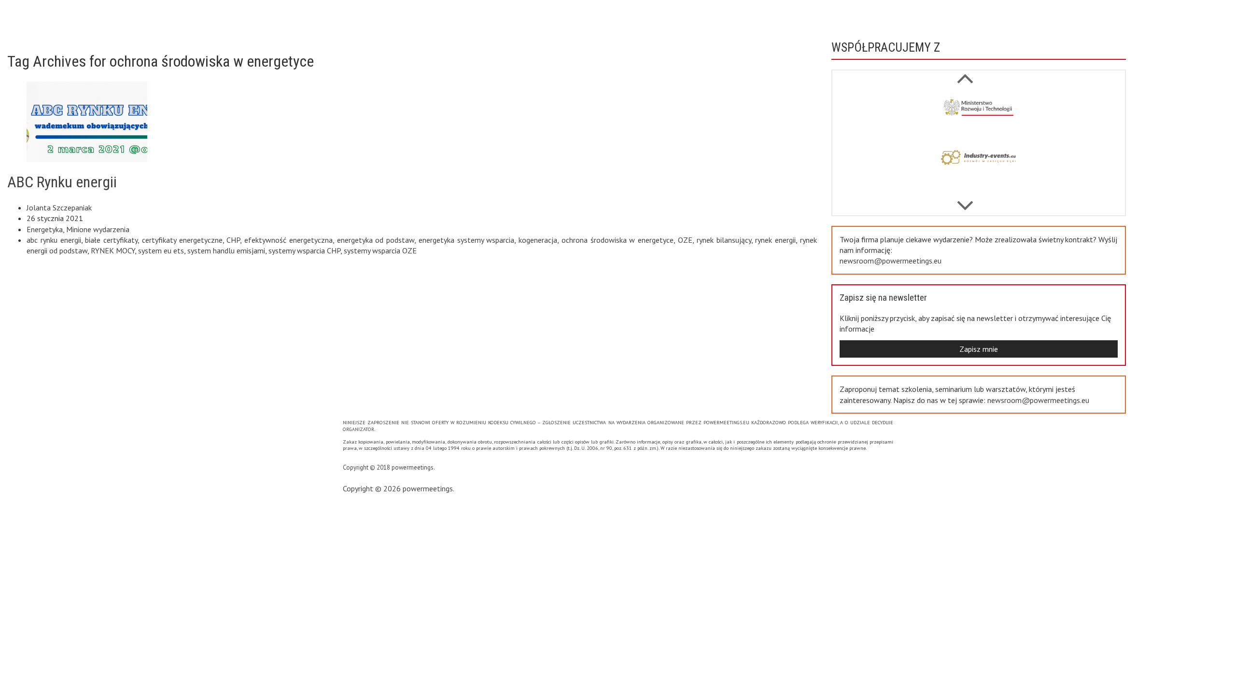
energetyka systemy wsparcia (467, 240)
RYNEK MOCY (113, 250)
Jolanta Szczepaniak (59, 207)
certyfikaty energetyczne (182, 240)
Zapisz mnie (978, 349)
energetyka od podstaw (376, 240)
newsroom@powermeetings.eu (890, 260)
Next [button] (964, 73)
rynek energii (775, 240)
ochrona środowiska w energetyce (618, 240)
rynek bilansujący (724, 240)
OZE (685, 240)
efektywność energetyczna (288, 240)
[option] (978, 116)
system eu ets (161, 250)
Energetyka (45, 229)
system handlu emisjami (226, 250)
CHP (233, 240)
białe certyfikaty (111, 240)
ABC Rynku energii (62, 182)
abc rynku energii (54, 240)
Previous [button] (964, 200)
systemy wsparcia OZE (380, 250)
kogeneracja (538, 240)
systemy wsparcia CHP (304, 250)
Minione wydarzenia (97, 229)
